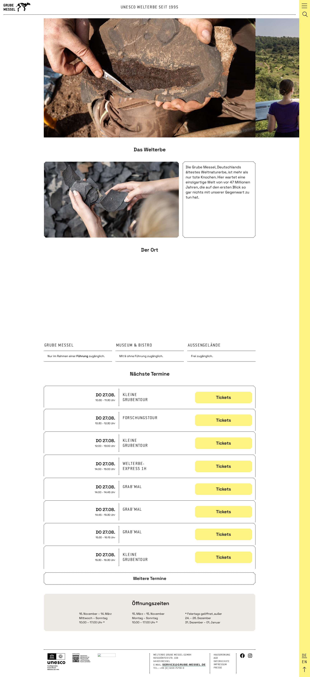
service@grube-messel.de (184, 664)
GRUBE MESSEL (59, 345)
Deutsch (304, 655)
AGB (216, 658)
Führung (82, 356)
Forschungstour (140, 418)
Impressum (220, 664)
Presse (218, 667)
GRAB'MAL (132, 487)
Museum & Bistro (134, 345)
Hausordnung (222, 654)
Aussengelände (204, 345)
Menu (304, 5)
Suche (305, 14)
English (304, 662)
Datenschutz (221, 661)
